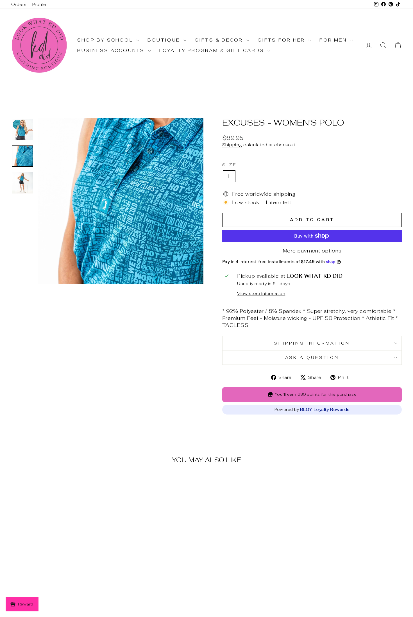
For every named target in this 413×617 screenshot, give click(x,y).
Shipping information (312, 343)
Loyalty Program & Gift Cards (212, 50)
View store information (261, 293)
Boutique (165, 40)
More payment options (312, 250)
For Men (334, 40)
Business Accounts (112, 50)
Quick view (58, 563)
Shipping (232, 144)
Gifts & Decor (220, 40)
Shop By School (106, 40)
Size (229, 164)
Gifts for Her (282, 40)
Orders (19, 4)
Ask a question (312, 357)
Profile (39, 4)
